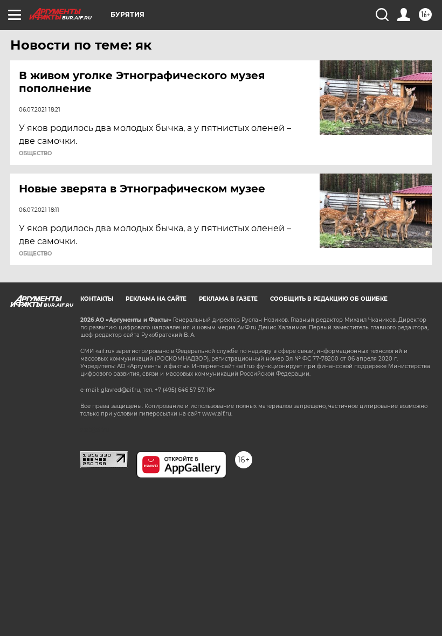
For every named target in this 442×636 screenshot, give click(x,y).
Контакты (96, 298)
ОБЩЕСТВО (35, 153)
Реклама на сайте (156, 298)
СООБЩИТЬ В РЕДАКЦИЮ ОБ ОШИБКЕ (329, 298)
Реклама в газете (228, 298)
